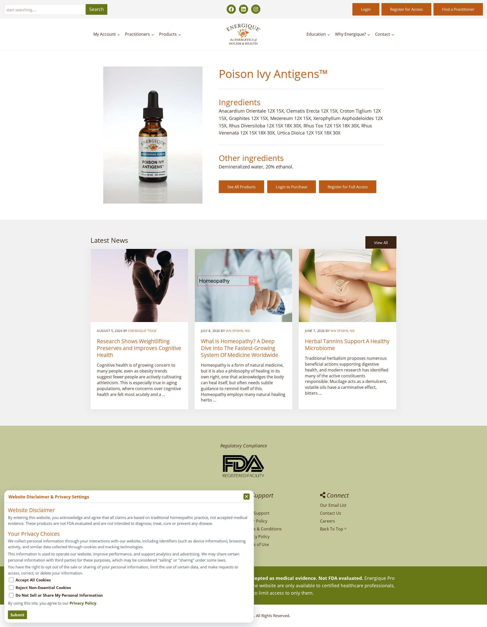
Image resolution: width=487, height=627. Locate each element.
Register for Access (406, 9)
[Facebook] (231, 9)
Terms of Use (256, 544)
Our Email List (333, 505)
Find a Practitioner (458, 9)
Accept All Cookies (33, 579)
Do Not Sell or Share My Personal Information (59, 595)
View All (381, 242)
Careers (327, 521)
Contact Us (330, 513)
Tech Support (257, 513)
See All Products (241, 186)
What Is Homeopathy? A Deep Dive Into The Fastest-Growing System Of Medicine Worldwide (239, 348)
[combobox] (45, 9)
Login (366, 9)
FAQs (248, 505)
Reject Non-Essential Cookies (43, 587)
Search (96, 9)
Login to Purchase (291, 186)
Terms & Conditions (263, 529)
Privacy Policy (257, 536)
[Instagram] (255, 9)
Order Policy (255, 521)
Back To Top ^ (333, 529)
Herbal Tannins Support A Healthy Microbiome (347, 344)
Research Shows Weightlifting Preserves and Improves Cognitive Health (139, 348)
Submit (17, 614)
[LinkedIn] (243, 9)
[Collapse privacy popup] (247, 496)
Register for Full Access (348, 186)
